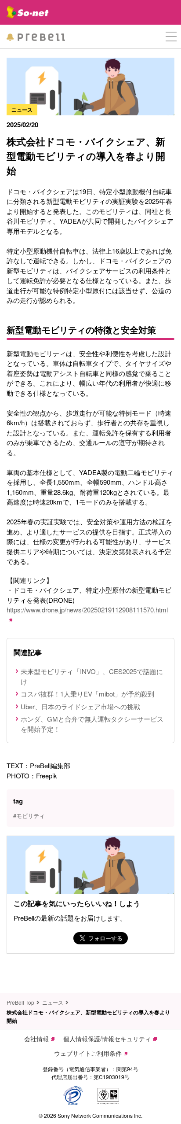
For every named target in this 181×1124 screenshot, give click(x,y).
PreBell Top (20, 1002)
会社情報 (36, 1038)
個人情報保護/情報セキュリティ (107, 1038)
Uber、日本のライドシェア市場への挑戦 (80, 706)
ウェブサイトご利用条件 (88, 1053)
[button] (171, 37)
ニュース (52, 1002)
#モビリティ (29, 815)
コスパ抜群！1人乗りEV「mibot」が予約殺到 (87, 693)
